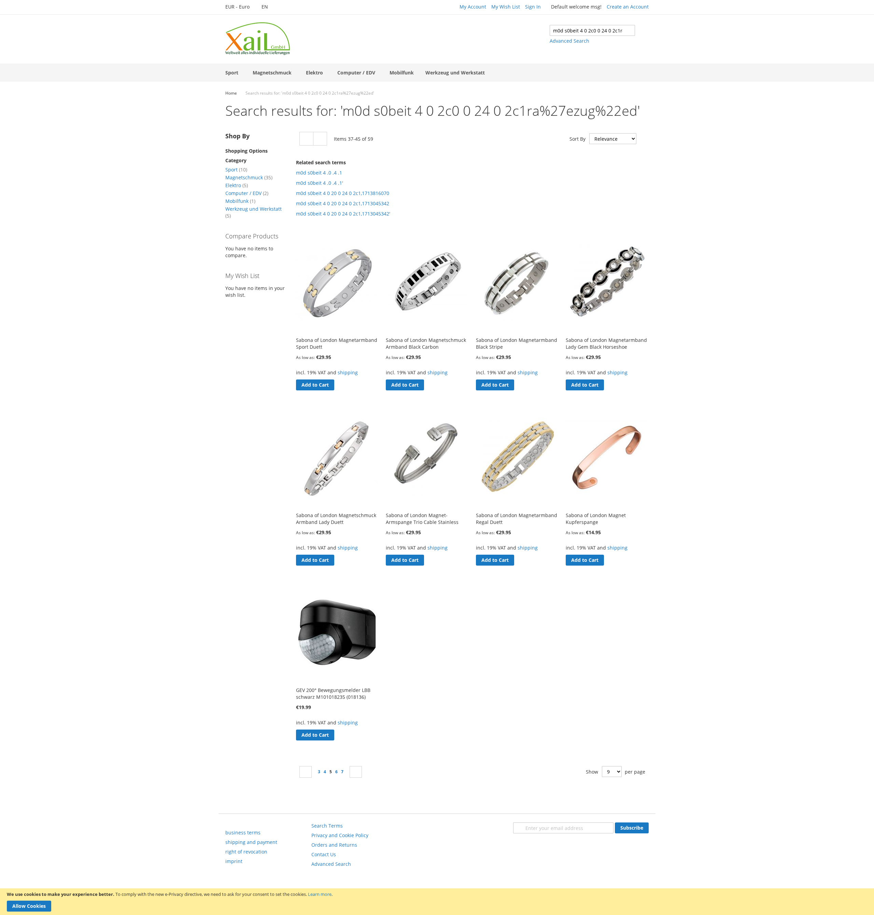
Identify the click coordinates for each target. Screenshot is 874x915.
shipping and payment (251, 842)
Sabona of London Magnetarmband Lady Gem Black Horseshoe (606, 343)
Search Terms (327, 825)
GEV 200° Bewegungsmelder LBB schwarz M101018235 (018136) (333, 693)
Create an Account (628, 6)
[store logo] (257, 38)
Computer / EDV (246, 193)
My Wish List (505, 6)
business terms (242, 832)
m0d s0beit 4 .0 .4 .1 (319, 172)
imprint (233, 861)
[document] (437, 902)
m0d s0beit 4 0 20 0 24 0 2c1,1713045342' (343, 213)
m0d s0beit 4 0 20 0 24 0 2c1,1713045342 (342, 203)
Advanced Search (569, 41)
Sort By (577, 139)
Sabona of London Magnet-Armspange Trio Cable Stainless (422, 518)
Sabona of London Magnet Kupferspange (596, 518)
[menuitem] (233, 73)
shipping (348, 372)
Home (231, 93)
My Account (473, 6)
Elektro (236, 185)
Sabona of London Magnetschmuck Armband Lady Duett (336, 518)
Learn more (320, 894)
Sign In (533, 6)
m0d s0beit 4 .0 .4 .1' (319, 183)
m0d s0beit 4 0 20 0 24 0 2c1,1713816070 (342, 193)
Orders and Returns (334, 845)
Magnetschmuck (248, 177)
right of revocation (246, 851)
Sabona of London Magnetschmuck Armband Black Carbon (426, 343)
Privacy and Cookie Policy (339, 835)
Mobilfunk (240, 201)
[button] (241, 7)
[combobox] (592, 30)
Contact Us (323, 854)
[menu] (437, 73)
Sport (236, 169)
